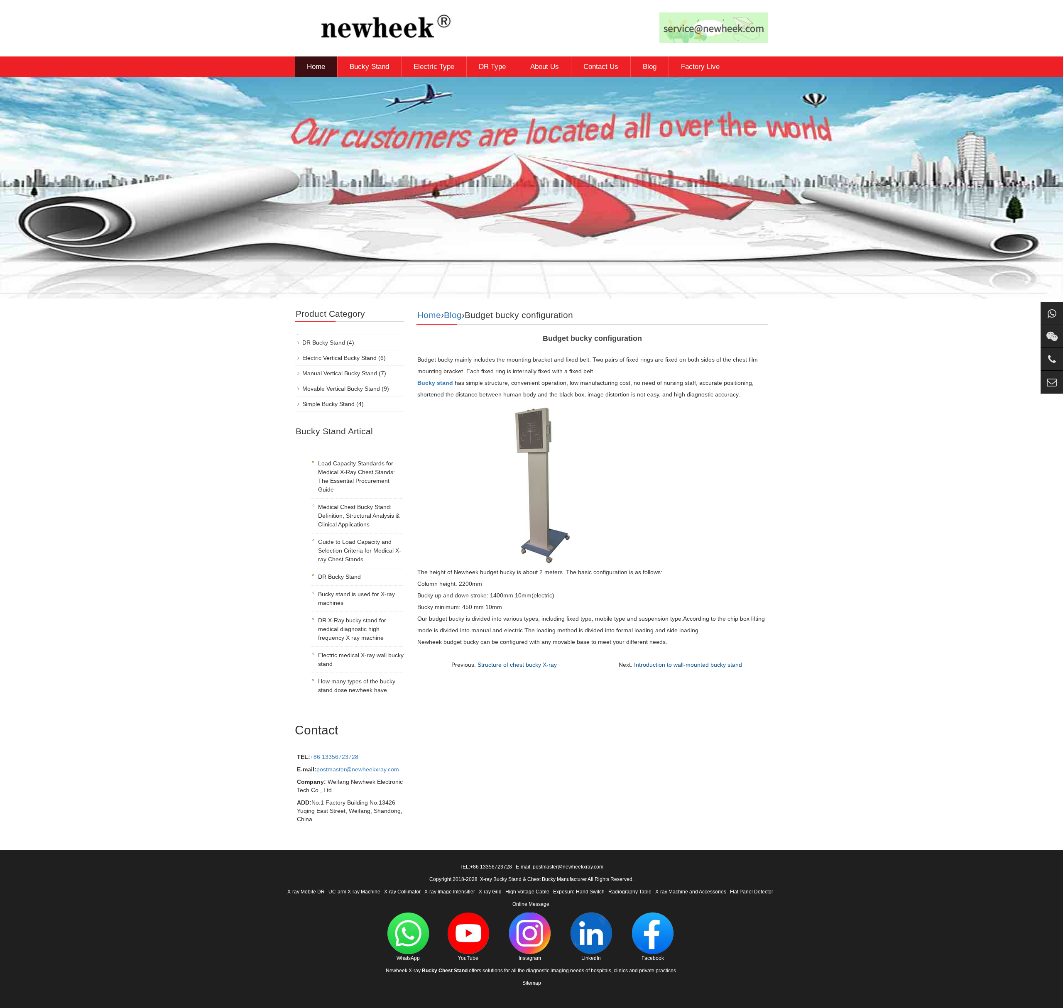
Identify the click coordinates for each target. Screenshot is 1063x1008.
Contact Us (600, 67)
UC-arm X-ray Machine (354, 892)
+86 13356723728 (334, 757)
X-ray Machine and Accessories (690, 892)
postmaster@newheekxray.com (357, 769)
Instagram (530, 958)
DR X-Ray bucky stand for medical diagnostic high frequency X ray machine (352, 629)
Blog (649, 67)
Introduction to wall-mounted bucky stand (688, 664)
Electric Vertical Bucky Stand (339, 358)
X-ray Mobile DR (306, 892)
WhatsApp (408, 958)
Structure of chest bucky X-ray (517, 664)
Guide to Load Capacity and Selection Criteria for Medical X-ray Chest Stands (359, 550)
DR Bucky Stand (323, 342)
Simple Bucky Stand (328, 404)
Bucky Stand (369, 67)
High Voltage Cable (527, 892)
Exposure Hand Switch (579, 892)
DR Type (492, 67)
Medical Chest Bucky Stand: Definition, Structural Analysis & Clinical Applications (358, 516)
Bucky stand (435, 382)
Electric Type (434, 67)
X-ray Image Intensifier (449, 892)
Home (316, 67)
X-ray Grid (490, 892)
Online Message (530, 904)
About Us (544, 67)
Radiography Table (630, 892)
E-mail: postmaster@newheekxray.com (559, 867)
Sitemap (531, 983)
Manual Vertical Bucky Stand (339, 373)
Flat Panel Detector (751, 892)
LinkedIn (591, 958)
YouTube (468, 958)
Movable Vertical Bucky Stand (341, 388)
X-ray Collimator (402, 892)
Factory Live (700, 67)
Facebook (653, 958)
